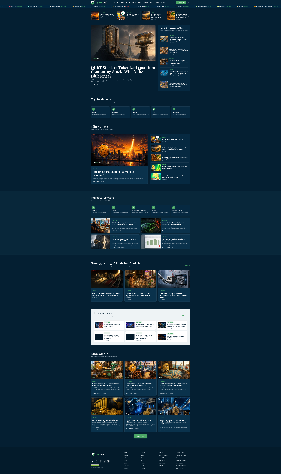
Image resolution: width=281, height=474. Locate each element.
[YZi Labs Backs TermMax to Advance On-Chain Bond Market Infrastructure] (99, 337)
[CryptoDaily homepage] (99, 2)
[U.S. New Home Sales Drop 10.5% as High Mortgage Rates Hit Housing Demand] (107, 406)
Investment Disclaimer (181, 460)
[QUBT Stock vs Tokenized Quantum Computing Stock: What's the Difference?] (123, 43)
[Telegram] (104, 461)
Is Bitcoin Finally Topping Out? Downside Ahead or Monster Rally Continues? (157, 17)
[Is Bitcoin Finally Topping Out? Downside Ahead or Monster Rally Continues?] (146, 15)
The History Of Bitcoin (181, 455)
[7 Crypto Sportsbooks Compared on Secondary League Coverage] (162, 325)
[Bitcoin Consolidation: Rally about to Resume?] (95, 15)
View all (186, 265)
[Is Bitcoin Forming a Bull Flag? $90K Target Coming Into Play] (171, 15)
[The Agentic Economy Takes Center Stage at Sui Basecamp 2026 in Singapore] (130, 337)
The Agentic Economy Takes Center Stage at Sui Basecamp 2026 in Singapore (144, 336)
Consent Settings (180, 452)
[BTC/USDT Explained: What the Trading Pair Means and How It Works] (107, 370)
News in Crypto (179, 468)
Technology (126, 465)
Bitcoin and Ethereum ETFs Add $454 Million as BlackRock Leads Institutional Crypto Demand (173, 422)
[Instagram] (100, 461)
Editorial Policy (162, 463)
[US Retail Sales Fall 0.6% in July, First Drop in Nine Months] (151, 242)
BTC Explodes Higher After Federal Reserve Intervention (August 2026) (175, 176)
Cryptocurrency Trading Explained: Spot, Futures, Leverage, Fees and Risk (173, 384)
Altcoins (128, 2)
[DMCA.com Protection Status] (95, 465)
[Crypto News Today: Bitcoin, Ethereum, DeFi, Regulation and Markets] (140, 370)
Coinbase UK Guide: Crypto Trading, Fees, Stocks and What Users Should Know (178, 84)
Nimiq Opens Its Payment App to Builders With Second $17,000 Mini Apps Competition (178, 73)
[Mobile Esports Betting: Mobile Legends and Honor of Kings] (130, 325)
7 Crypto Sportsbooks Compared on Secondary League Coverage (176, 325)
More (162, 2)
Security (143, 457)
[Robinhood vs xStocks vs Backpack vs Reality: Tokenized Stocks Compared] (164, 39)
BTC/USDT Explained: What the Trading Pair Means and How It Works (105, 384)
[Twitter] (108, 461)
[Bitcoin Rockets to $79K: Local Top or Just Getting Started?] (156, 167)
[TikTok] (96, 461)
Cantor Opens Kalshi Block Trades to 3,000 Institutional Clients (124, 240)
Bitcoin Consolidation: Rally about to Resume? (107, 15)
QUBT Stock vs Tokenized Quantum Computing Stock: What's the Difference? (123, 71)
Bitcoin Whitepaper (180, 457)
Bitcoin (116, 2)
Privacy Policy (162, 457)
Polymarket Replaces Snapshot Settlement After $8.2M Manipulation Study (173, 295)
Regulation (145, 2)
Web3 (139, 2)
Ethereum (122, 2)
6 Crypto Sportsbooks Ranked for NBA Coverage (175, 336)
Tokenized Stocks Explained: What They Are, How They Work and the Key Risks (178, 62)
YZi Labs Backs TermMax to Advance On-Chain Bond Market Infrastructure (113, 336)
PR (141, 460)
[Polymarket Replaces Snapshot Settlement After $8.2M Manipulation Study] (174, 279)
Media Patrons (162, 460)
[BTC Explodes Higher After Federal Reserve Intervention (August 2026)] (156, 176)
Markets (152, 2)
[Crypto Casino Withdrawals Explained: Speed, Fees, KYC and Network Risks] (107, 279)
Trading (125, 463)
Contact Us (161, 465)
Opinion (143, 452)
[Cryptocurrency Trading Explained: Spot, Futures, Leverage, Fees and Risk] (174, 370)
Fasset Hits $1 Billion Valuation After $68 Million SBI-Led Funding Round (139, 421)
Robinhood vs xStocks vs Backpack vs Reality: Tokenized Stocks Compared (178, 39)
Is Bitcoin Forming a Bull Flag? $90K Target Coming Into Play (183, 15)
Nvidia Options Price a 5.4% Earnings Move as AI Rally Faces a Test (174, 223)
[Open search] (173, 2)
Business (126, 468)
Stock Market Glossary (181, 465)
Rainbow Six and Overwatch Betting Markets (112, 325)
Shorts (157, 2)
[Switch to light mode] (188, 2)
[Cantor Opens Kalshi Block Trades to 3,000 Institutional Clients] (100, 242)
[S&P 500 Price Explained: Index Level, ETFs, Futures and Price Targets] (100, 225)
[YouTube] (92, 461)
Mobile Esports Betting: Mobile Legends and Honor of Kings (145, 325)
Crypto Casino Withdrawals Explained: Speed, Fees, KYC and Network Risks (106, 294)
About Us (161, 452)
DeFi (125, 457)
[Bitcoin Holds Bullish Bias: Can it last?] (121, 15)
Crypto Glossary (179, 463)
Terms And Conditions (163, 455)
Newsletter (181, 2)
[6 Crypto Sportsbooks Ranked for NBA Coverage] (162, 337)
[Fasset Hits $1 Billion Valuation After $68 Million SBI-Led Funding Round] (140, 406)
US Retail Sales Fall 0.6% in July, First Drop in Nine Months (174, 240)
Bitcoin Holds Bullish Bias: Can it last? (132, 15)
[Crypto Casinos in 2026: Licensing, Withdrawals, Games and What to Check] (140, 279)
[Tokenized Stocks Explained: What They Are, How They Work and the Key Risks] (164, 62)
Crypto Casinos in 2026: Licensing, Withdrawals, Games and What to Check (138, 295)
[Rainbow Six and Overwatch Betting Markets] (99, 325)
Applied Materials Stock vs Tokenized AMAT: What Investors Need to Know (178, 50)
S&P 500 (134, 2)
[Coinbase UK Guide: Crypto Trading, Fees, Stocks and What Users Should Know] (164, 84)
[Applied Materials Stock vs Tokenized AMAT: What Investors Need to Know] (164, 50)
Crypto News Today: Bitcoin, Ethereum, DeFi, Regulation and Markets (139, 384)
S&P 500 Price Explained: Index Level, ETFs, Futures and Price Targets (124, 223)
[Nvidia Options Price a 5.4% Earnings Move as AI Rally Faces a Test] (151, 225)
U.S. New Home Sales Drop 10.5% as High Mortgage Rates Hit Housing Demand (105, 421)
